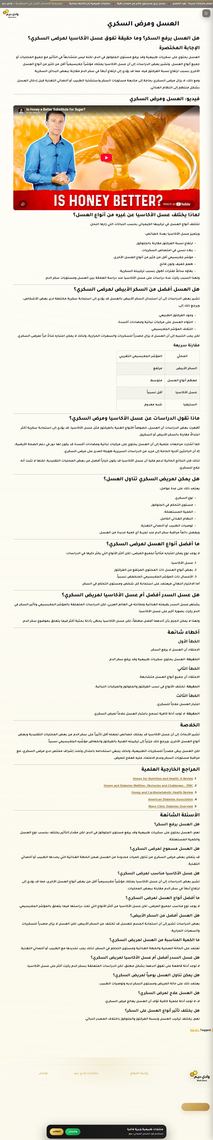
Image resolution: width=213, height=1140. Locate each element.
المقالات (143, 1098)
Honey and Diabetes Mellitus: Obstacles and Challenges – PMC (148, 786)
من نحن (144, 1089)
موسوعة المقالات (138, 1106)
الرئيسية (143, 1081)
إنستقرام (42, 1086)
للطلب (57, 1131)
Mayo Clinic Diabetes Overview (170, 806)
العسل (94, 1081)
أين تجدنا (93, 1106)
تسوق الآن (196, 1107)
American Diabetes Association (170, 799)
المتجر (94, 1098)
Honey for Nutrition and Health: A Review (163, 779)
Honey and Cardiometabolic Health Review (162, 792)
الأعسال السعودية (137, 1115)
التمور (95, 1089)
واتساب (43, 1080)
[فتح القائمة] (206, 13)
